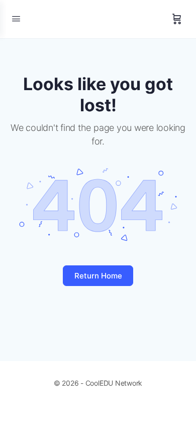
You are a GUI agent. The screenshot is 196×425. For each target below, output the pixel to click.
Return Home (98, 275)
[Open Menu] (16, 18)
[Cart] (176, 19)
